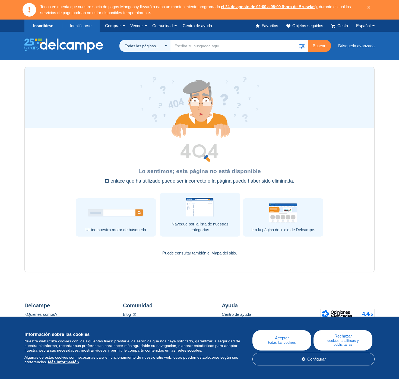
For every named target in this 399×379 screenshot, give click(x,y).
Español (363, 25)
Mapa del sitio (223, 253)
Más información (63, 362)
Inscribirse (43, 25)
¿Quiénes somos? (40, 314)
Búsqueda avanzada (356, 45)
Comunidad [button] (162, 25)
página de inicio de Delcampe (288, 229)
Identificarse (80, 25)
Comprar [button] (113, 25)
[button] (302, 46)
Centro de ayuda (236, 314)
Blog (127, 314)
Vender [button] (136, 25)
